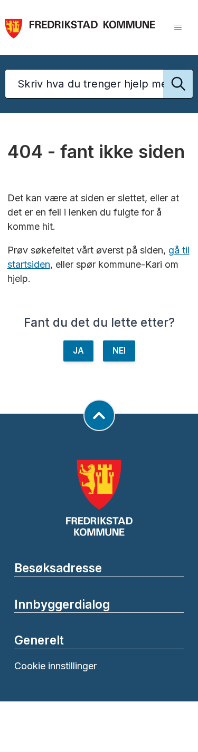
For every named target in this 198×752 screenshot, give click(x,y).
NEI (119, 351)
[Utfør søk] (178, 84)
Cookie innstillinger (55, 665)
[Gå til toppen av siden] (99, 415)
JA (78, 351)
